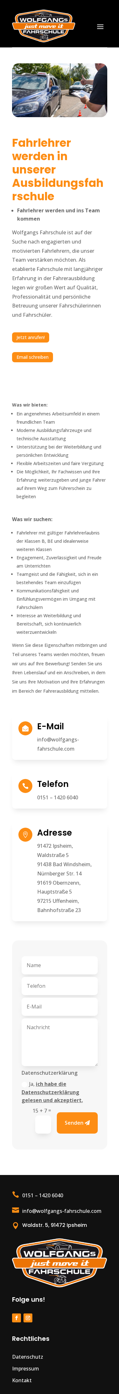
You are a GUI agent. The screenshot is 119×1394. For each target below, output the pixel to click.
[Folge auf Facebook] (16, 1317)
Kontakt (22, 1380)
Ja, (52, 1092)
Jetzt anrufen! (31, 337)
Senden (74, 1122)
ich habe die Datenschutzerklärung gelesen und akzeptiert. (52, 1092)
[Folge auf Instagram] (27, 1317)
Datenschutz (27, 1356)
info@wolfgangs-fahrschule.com (62, 1210)
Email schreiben (33, 357)
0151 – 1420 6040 (57, 797)
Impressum (25, 1368)
